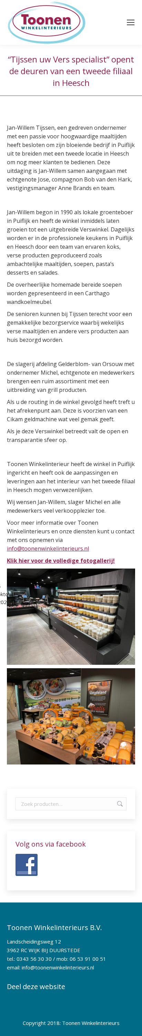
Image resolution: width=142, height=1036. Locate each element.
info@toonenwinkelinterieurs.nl (48, 548)
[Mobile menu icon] (130, 22)
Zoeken (119, 803)
